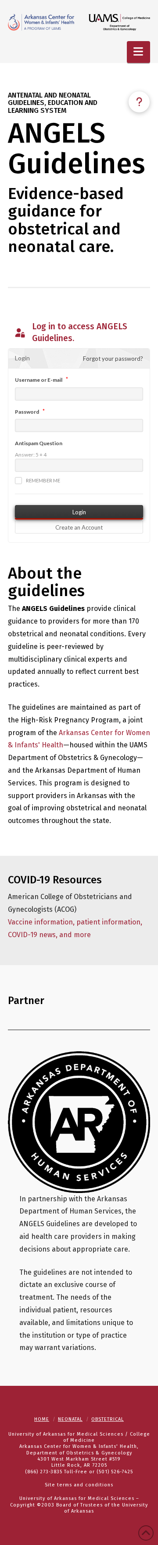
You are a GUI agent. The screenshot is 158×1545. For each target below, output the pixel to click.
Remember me (43, 480)
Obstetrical (107, 1419)
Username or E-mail (38, 380)
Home (41, 1419)
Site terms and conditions (79, 1485)
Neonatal (70, 1419)
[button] (138, 52)
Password (27, 411)
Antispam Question (38, 443)
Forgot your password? (113, 358)
